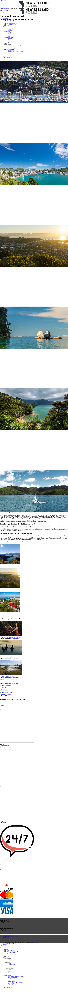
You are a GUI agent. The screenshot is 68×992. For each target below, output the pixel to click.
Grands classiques (11, 33)
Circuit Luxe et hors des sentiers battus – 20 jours (10, 637)
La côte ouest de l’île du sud (11, 23)
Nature (9, 35)
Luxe (9, 36)
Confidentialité (6, 940)
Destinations (5, 18)
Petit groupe (10, 29)
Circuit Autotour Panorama (5, 694)
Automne (10, 41)
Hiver (9, 42)
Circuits (4, 26)
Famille (9, 32)
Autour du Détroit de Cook (11, 22)
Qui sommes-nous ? (7, 935)
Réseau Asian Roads (12, 46)
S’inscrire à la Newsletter (5, 933)
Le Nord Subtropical (9, 950)
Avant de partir (11, 52)
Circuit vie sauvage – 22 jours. (6, 656)
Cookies (36, 942)
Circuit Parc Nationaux (5, 687)
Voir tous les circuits (24, 619)
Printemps (10, 38)
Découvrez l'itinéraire (14, 638)
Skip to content (3, 0)
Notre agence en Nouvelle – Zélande (15, 45)
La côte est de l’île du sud (10, 24)
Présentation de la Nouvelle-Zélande (15, 51)
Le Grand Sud (8, 25)
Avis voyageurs (6, 937)
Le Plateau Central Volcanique (11, 20)
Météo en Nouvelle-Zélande (14, 54)
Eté (8, 39)
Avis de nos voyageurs (12, 48)
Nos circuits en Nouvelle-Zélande (10, 936)
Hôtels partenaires (11, 50)
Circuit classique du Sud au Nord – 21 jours (9, 682)
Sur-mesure (10, 30)
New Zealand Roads (4, 8)
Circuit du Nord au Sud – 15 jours (7, 676)
